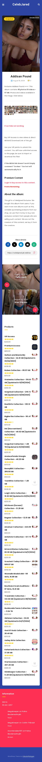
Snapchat (9, 19)
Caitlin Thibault (28, 722)
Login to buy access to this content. (19, 183)
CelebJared (21, 4)
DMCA (4, 702)
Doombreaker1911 (15, 731)
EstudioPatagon (28, 756)
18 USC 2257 (7, 705)
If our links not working (14, 126)
